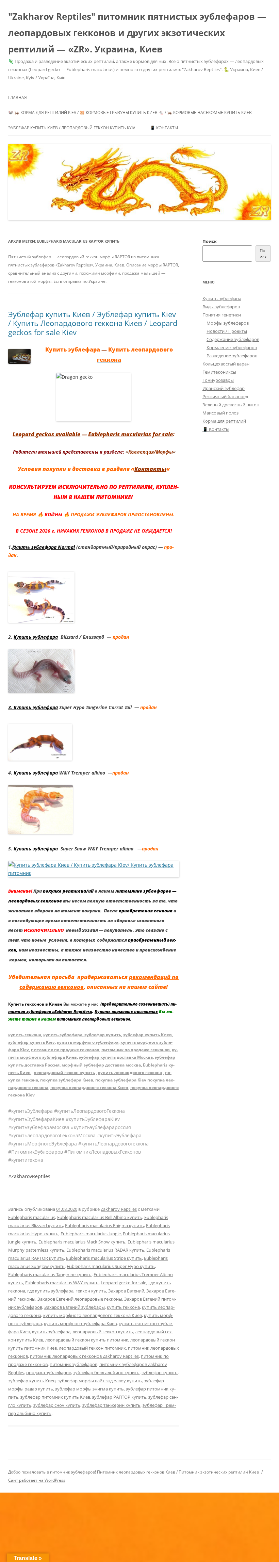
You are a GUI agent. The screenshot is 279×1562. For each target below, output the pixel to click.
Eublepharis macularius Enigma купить (104, 1225)
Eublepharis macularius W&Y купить (62, 1283)
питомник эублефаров (73, 1364)
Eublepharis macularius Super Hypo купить (111, 1266)
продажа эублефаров (48, 1372)
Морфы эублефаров (228, 323)
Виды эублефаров (221, 307)
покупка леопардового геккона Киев (89, 1087)
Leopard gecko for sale (123, 1283)
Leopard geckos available (46, 434)
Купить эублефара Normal (43, 547)
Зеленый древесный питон (230, 405)
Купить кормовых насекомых (126, 1011)
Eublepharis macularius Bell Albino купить (99, 1217)
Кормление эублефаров (232, 347)
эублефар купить (102, 1035)
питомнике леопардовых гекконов (93, 1019)
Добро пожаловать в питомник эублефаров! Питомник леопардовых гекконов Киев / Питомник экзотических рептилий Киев (133, 1472)
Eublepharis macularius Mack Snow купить (82, 1242)
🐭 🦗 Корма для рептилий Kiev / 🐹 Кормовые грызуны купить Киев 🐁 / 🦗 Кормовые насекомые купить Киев (130, 112)
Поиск (209, 241)
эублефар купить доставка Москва (116, 1057)
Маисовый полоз (220, 413)
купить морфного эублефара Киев (80, 1323)
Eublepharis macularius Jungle (91, 1234)
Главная (17, 97)
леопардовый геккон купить (64, 1072)
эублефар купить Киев (147, 1035)
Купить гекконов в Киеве (35, 1004)
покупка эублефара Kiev (120, 1080)
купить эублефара (62, 1035)
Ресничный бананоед (225, 396)
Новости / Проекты (227, 331)
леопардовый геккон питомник (92, 1348)
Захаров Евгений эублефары (74, 1307)
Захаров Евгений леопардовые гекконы (79, 1299)
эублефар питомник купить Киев (55, 1397)
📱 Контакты (164, 128)
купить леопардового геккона (130, 1072)
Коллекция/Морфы (150, 452)
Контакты (150, 469)
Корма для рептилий (224, 421)
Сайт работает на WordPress (36, 1480)
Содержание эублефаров (233, 339)
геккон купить (91, 1291)
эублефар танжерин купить (111, 1405)
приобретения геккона (146, 911)
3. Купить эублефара (33, 707)
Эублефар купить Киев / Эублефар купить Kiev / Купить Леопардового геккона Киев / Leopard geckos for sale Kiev (92, 323)
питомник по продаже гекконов (65, 1050)
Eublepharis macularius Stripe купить (104, 1258)
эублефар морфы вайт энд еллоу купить (100, 1381)
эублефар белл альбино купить (106, 1372)
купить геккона (24, 1035)
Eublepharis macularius (31, 1217)
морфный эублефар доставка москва (101, 1065)
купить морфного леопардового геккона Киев (92, 1315)
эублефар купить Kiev (31, 1042)
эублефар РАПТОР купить (119, 1397)
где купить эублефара (50, 1291)
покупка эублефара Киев (66, 1080)
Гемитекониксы (219, 372)
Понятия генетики (221, 315)
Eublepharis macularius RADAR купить (105, 1250)
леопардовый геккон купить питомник (86, 1340)
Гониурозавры (218, 380)
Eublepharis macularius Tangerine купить (50, 1274)
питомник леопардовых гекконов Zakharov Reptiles (84, 1356)
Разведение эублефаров (232, 356)
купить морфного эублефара (87, 1042)
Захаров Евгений (126, 1291)
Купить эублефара (36, 637)
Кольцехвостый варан (225, 364)
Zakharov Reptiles (119, 1209)
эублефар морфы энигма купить (89, 1389)
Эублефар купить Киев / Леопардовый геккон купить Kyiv (71, 128)
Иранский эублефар (223, 388)
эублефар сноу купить (56, 1405)
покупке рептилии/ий (68, 891)
